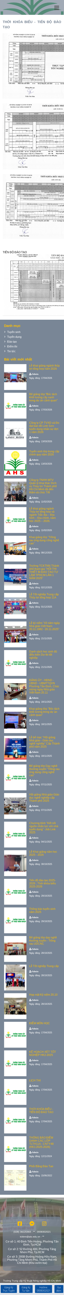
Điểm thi (12, 346)
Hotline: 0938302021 (43, 1289)
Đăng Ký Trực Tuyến (9, 1289)
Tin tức (11, 351)
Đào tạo (12, 341)
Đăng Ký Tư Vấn (26, 1289)
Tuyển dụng (14, 336)
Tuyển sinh (13, 332)
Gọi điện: (58, 1289)
